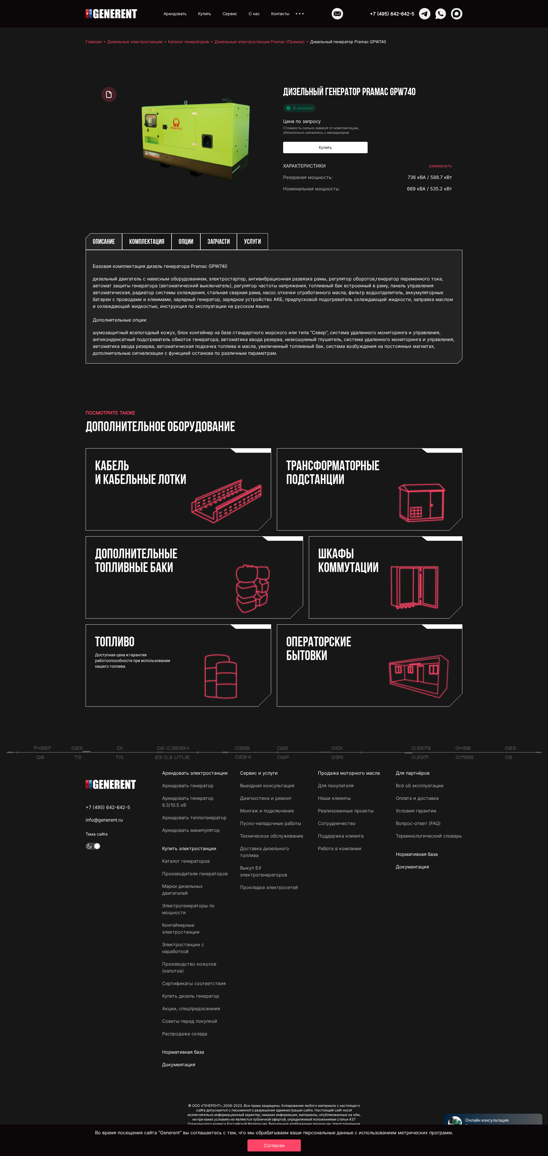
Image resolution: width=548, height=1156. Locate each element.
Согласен (274, 1145)
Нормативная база (183, 1052)
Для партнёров (413, 773)
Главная (94, 41)
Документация (178, 1064)
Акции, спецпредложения (191, 1008)
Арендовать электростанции (195, 773)
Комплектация (146, 242)
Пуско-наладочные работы (270, 823)
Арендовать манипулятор (191, 830)
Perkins (444, 223)
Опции (186, 242)
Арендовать (175, 13)
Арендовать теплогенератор (194, 817)
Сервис (230, 13)
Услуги (252, 242)
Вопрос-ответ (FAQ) (418, 823)
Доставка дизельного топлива (264, 852)
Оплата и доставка (417, 798)
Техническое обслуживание (271, 836)
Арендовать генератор (187, 785)
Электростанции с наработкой (183, 948)
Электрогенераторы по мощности (188, 909)
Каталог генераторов (188, 41)
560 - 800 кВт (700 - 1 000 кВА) (416, 436)
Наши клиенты (334, 798)
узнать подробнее (432, 461)
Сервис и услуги (259, 773)
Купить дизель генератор (190, 996)
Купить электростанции (189, 848)
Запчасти (218, 242)
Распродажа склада (184, 1034)
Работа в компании (339, 848)
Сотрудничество (337, 823)
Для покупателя (336, 785)
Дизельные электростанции (134, 41)
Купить (204, 13)
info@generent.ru (104, 820)
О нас (254, 13)
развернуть (440, 165)
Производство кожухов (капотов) (189, 967)
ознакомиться (436, 479)
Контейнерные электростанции (181, 928)
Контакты (280, 13)
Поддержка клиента (341, 836)
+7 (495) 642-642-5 (392, 14)
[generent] (111, 13)
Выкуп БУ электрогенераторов (263, 871)
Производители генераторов (195, 873)
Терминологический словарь (429, 836)
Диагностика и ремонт (266, 798)
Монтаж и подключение (267, 811)
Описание (104, 242)
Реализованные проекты (346, 811)
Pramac (444, 200)
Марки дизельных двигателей (182, 889)
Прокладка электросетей (269, 887)
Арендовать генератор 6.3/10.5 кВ (187, 801)
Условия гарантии (416, 811)
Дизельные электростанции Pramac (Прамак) (260, 41)
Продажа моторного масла (349, 773)
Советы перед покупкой (189, 1021)
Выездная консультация (267, 785)
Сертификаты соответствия (194, 983)
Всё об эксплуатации (420, 785)
